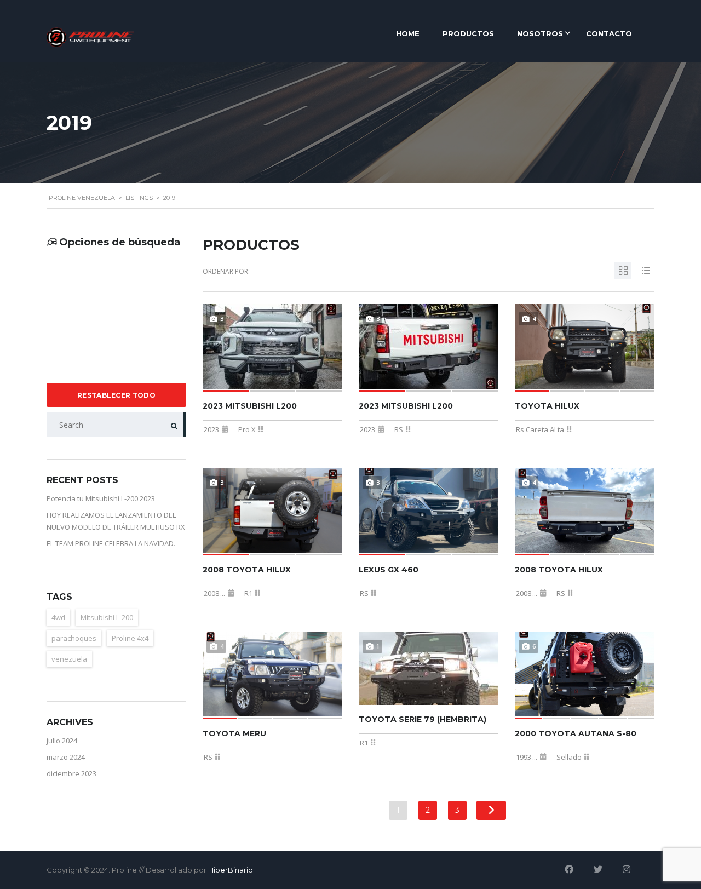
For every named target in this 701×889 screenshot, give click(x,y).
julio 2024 (62, 740)
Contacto (609, 33)
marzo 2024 (66, 757)
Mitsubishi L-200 (107, 617)
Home (408, 33)
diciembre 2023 (71, 773)
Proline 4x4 (130, 638)
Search (171, 424)
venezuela (69, 659)
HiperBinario (230, 869)
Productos (468, 33)
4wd (58, 617)
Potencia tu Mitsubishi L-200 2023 (101, 498)
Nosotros (540, 33)
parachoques (73, 638)
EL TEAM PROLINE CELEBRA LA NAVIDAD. (111, 543)
